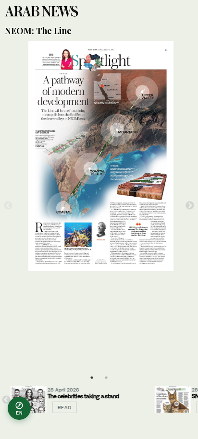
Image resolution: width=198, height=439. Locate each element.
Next (190, 206)
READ (58, 407)
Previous (8, 206)
